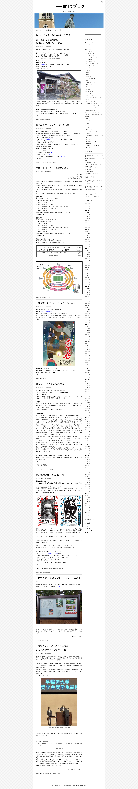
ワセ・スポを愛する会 (44, 162)
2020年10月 (87, 347)
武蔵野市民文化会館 (46, 311)
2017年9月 (87, 421)
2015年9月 (87, 472)
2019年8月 (87, 372)
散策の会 (88, 72)
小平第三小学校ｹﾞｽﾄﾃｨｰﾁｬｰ (93, 97)
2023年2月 (87, 292)
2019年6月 (87, 377)
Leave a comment (48, 46)
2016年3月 (87, 459)
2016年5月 (87, 455)
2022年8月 (87, 305)
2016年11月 (87, 442)
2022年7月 (87, 307)
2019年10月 (87, 368)
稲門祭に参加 (89, 143)
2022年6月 (87, 309)
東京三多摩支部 (89, 110)
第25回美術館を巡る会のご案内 (51, 475)
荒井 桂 (91, 194)
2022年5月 (87, 311)
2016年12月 (87, 440)
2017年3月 (87, 434)
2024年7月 (87, 256)
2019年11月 (87, 366)
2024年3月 (87, 265)
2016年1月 (87, 463)
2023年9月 (87, 277)
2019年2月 (87, 385)
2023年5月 (87, 286)
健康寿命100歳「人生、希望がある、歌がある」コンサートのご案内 (94, 167)
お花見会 (88, 129)
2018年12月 (87, 389)
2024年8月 (87, 254)
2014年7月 (87, 501)
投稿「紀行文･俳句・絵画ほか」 (92, 114)
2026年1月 (87, 218)
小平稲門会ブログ (69, 7)
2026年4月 (87, 212)
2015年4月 (87, 482)
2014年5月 (87, 505)
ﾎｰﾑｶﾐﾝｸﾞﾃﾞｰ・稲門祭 (92, 145)
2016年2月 (87, 461)
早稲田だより (52, 773)
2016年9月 (87, 446)
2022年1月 (87, 320)
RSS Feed (102, 2)
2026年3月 (87, 214)
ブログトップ (40, 30)
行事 (86, 125)
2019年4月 (87, 381)
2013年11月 (87, 512)
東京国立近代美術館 (53, 553)
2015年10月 (87, 470)
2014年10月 (87, 495)
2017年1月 (87, 438)
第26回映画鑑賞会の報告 (90, 184)
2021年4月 (87, 337)
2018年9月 (87, 396)
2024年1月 (87, 269)
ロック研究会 (89, 59)
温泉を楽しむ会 (89, 78)
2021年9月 (87, 328)
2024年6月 (87, 258)
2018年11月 (87, 391)
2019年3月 (87, 383)
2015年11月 (87, 467)
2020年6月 (87, 351)
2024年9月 (87, 252)
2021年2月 (87, 341)
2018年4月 (87, 406)
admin (42, 46)
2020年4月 (87, 356)
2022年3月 (87, 315)
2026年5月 (87, 210)
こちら (51, 152)
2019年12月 (87, 364)
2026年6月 (87, 208)
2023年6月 (87, 284)
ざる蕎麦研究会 (43, 119)
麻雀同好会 (88, 89)
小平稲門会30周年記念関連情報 (93, 103)
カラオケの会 (89, 53)
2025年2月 (87, 241)
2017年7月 (87, 425)
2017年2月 (87, 436)
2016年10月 (87, 444)
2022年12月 (87, 296)
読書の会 (88, 87)
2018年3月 (87, 408)
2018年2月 (87, 410)
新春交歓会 (88, 139)
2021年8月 (87, 330)
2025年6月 (87, 233)
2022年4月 (87, 313)
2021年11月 (87, 324)
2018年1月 (87, 413)
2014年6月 (87, 503)
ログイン (87, 526)
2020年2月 (87, 360)
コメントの (89, 530)
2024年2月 (87, 267)
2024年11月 (87, 248)
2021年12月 (87, 322)
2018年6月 (87, 402)
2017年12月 (87, 415)
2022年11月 (87, 299)
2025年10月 (87, 225)
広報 (48, 773)
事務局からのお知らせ (92, 105)
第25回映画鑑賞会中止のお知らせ (92, 186)
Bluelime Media (83, 785)
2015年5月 (87, 480)
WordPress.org (88, 532)
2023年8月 (87, 280)
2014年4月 (87, 508)
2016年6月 (87, 453)
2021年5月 (87, 334)
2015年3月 (87, 484)
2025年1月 (87, 244)
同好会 (47, 119)
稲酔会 (87, 80)
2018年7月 (87, 400)
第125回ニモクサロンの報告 (50, 384)
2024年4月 (87, 263)
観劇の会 (44, 378)
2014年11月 (87, 493)
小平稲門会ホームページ (90, 519)
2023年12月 (87, 271)
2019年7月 (87, 375)
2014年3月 (87, 510)
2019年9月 (87, 370)
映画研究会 (88, 74)
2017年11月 (87, 417)
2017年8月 (87, 423)
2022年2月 (87, 318)
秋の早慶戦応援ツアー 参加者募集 (52, 125)
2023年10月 (87, 275)
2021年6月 (87, 332)
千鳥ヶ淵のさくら (89, 196)
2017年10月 (87, 419)
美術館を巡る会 (46, 572)
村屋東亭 (43, 64)
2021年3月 (87, 339)
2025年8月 (87, 229)
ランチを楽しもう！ (90, 131)
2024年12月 (87, 246)
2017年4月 (87, 432)
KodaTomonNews (90, 101)
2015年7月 (87, 476)
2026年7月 (87, 206)
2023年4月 (87, 288)
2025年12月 (87, 220)
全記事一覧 (60, 30)
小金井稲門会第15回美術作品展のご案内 (94, 180)
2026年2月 (87, 216)
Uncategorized (88, 42)
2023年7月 (87, 282)
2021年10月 (87, 326)
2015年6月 (87, 478)
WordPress (69, 785)
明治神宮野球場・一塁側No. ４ (53, 139)
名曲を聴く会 (89, 65)
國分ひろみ (89, 182)
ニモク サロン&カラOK (44, 469)
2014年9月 (87, 497)
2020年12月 (87, 343)
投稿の (87, 528)
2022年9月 (87, 303)
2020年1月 (87, 362)
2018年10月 (87, 394)
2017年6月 (87, 427)
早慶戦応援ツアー (55, 162)
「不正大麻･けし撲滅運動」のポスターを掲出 (58, 578)
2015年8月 (87, 474)
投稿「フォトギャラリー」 (45, 640)
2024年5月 (87, 261)
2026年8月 (87, 203)
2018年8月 (87, 398)
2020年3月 (87, 358)
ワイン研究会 (89, 61)
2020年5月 (87, 353)
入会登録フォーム (50, 30)
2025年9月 (87, 227)
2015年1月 (87, 489)
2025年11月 (87, 223)
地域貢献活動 (88, 91)
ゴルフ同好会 (89, 55)
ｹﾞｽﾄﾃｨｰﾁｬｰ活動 (89, 95)
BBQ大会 (88, 127)
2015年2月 (87, 487)
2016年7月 (87, 451)
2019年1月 (87, 387)
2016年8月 (87, 449)
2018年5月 (87, 404)
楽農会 (87, 76)
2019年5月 (87, 379)
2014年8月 (87, 499)
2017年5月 (87, 429)
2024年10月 (87, 250)
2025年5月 (87, 235)
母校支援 (57, 773)
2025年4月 (87, 237)
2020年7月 (87, 349)
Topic (40, 773)
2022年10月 (87, 301)
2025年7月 (87, 231)
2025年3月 (87, 239)
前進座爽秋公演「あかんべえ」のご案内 (55, 303)
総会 (87, 147)
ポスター (60, 586)
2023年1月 (87, 294)
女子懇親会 (88, 68)
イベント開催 (89, 93)
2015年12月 (87, 465)
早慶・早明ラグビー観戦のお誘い (52, 168)
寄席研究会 (88, 70)
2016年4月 (87, 457)
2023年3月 (87, 290)
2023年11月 (87, 273)
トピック (87, 47)
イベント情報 (44, 773)
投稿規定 (87, 116)
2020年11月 (87, 345)
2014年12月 (87, 491)
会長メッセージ (90, 107)
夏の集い (88, 133)
